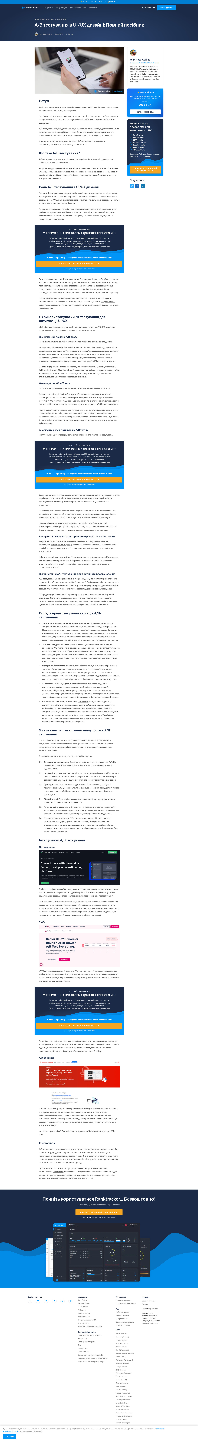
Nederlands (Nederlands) (125, 1353)
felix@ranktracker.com (150, 1323)
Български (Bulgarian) (124, 1373)
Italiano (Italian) (121, 1347)
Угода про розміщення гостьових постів (93, 1358)
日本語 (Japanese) (122, 1350)
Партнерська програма (86, 1342)
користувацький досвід (61, 544)
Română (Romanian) (123, 1406)
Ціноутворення (75, 8)
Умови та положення (123, 1300)
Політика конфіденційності (126, 1303)
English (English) (121, 1333)
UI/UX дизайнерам (59, 200)
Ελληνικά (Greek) (122, 1383)
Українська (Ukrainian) (124, 1416)
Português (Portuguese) (124, 1360)
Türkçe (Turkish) (121, 1366)
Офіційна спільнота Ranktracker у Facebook (46, 1301)
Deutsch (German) (122, 1337)
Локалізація (83, 701)
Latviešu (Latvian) (122, 1403)
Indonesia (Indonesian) (124, 1396)
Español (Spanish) (122, 1340)
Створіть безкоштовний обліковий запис (79, 264)
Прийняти (10, 1437)
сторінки (104, 669)
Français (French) (122, 1343)
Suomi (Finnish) (121, 1390)
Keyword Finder (83, 1303)
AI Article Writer (84, 1323)
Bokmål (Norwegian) (123, 1423)
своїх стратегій (70, 286)
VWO (41, 971)
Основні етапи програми (125, 1322)
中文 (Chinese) (121, 1370)
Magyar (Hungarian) (123, 1393)
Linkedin (62, 1301)
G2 (71, 1301)
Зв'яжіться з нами (148, 1301)
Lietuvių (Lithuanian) (123, 1400)
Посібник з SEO (83, 1352)
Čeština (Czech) (121, 1376)
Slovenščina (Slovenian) (124, 1413)
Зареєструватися (167, 7)
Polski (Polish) (121, 1357)
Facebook (30, 1301)
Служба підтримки (123, 1325)
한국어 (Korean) (121, 1419)
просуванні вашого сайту (107, 370)
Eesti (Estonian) (121, 1386)
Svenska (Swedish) (122, 1363)
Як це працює (61, 8)
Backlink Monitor (84, 1316)
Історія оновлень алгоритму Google (91, 1362)
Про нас (145, 1304)
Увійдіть (69, 269)
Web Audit (81, 1310)
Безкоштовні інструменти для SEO (91, 1355)
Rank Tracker (82, 1300)
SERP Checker (83, 1307)
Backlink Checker (84, 1313)
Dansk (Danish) (121, 1380)
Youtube (38, 1301)
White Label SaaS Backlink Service (90, 1335)
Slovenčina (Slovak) (123, 1409)
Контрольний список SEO (87, 1320)
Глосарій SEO (83, 1348)
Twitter (54, 1301)
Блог (85, 8)
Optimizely (43, 889)
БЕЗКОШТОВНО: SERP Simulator (90, 1326)
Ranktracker (30, 7)
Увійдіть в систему (147, 7)
